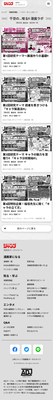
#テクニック (16, 70)
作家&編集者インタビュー (14, 309)
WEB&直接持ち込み (11, 265)
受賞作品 (30, 261)
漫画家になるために (35, 327)
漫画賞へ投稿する (10, 335)
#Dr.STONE (7, 70)
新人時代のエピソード (36, 280)
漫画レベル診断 (33, 309)
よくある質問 (8, 327)
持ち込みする (32, 331)
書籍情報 (30, 284)
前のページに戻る (26, 228)
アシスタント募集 (10, 269)
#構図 (24, 70)
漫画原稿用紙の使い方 (36, 265)
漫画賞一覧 (7, 261)
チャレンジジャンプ (11, 284)
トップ (3, 12)
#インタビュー (17, 218)
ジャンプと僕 (8, 288)
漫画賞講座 (13, 12)
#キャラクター (17, 120)
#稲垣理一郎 (32, 70)
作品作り (7, 331)
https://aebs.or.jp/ (37, 392)
